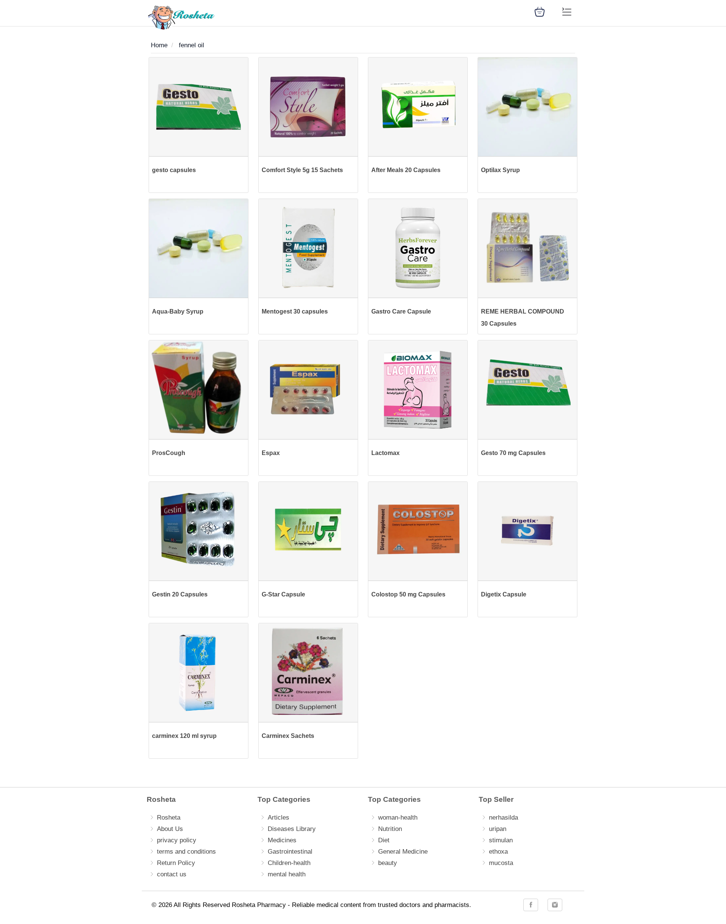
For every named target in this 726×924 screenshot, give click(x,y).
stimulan (501, 840)
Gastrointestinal (290, 851)
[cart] (540, 11)
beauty (387, 863)
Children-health (289, 863)
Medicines (282, 840)
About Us (170, 828)
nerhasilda (503, 817)
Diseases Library (292, 828)
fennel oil (191, 45)
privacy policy (176, 840)
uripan (497, 828)
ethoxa (498, 851)
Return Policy (176, 863)
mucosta (501, 863)
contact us (171, 874)
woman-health (397, 817)
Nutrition (390, 828)
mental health (287, 874)
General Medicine (403, 851)
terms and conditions (186, 851)
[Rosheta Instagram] (555, 905)
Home (159, 45)
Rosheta (168, 817)
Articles (278, 817)
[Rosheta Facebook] (530, 905)
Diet (383, 840)
